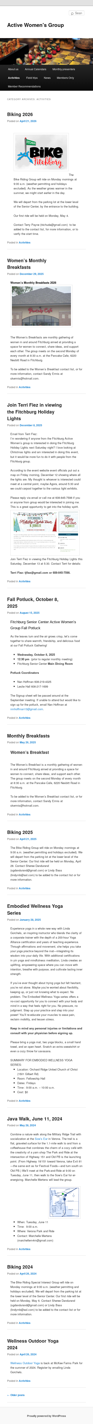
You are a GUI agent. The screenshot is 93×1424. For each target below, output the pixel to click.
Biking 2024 (20, 1266)
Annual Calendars (35, 69)
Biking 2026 (20, 114)
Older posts (16, 1395)
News (47, 77)
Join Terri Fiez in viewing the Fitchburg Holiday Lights (34, 411)
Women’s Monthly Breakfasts (26, 263)
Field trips (32, 77)
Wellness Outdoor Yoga (25, 1363)
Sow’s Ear (41, 1139)
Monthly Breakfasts (28, 735)
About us (13, 69)
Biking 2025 (20, 832)
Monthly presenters (64, 69)
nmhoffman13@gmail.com (26, 709)
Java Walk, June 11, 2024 (34, 1118)
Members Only (65, 77)
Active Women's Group (35, 24)
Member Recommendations (24, 86)
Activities (14, 78)
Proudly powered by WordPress (46, 1416)
